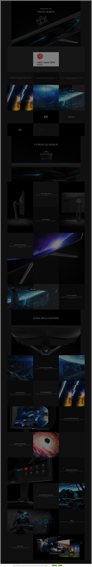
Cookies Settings (54, 565)
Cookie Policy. (46, 566)
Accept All (60, 565)
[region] (46, 565)
